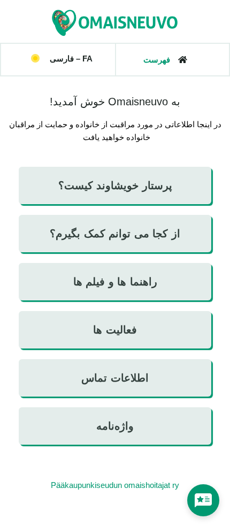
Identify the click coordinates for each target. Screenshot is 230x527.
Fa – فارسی (71, 59)
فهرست (156, 60)
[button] (62, 59)
